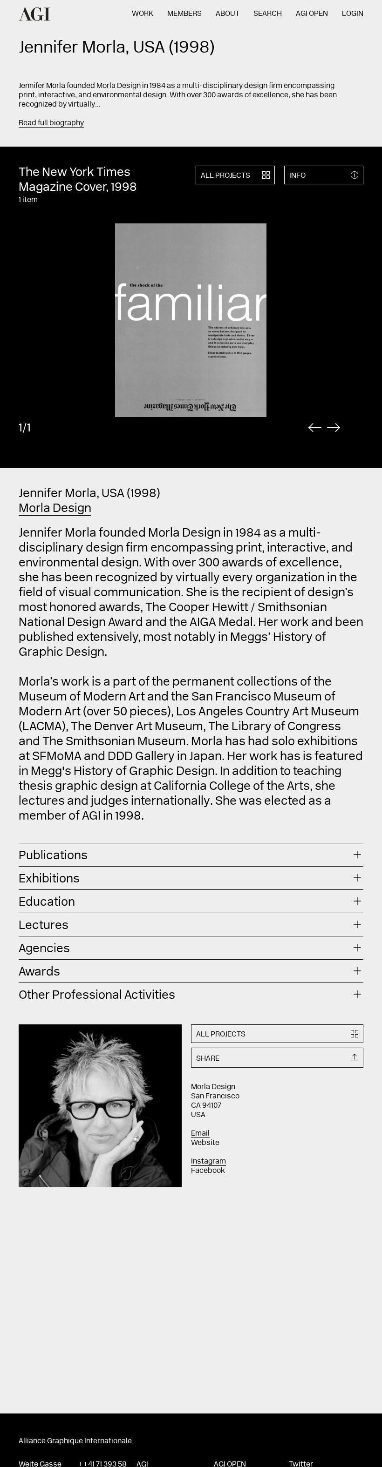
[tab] (191, 854)
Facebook (208, 1171)
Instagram (208, 1161)
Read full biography (51, 123)
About (227, 14)
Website (205, 1143)
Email (200, 1133)
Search (267, 14)
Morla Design (55, 509)
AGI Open (312, 14)
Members (184, 14)
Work (142, 14)
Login (352, 14)
